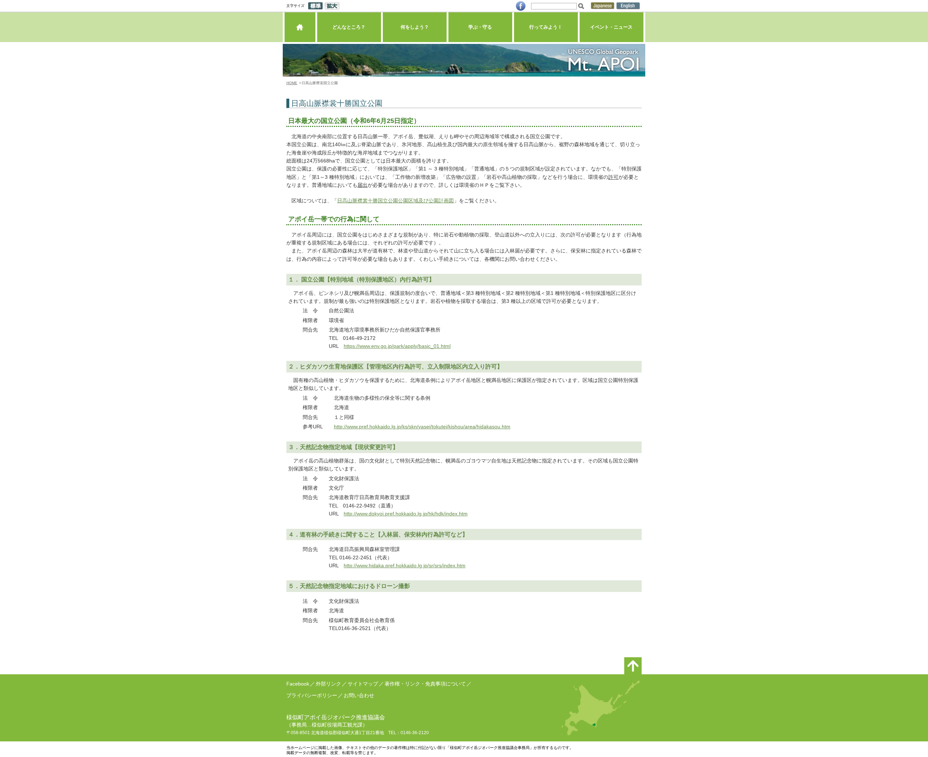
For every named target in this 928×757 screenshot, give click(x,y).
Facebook (297, 684)
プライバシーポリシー (311, 695)
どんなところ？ (348, 27)
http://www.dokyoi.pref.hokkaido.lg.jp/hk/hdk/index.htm (406, 514)
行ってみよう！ (545, 27)
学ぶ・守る (480, 27)
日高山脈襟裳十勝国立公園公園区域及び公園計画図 (395, 200)
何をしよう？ (415, 27)
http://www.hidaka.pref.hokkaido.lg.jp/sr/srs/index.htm (404, 565)
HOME (291, 83)
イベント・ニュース (611, 27)
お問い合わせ (359, 695)
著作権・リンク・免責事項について (425, 684)
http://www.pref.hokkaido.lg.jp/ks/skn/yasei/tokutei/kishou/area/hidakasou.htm (422, 426)
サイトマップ (363, 684)
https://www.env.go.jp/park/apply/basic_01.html (397, 346)
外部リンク (328, 684)
